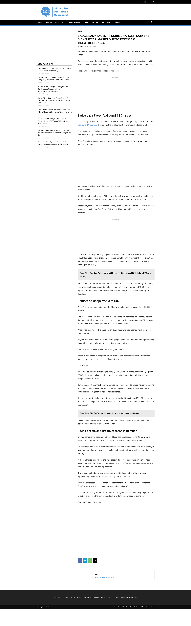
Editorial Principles (138, 607)
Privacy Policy (150, 607)
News (40, 22)
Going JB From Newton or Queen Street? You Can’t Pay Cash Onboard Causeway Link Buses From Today (54, 100)
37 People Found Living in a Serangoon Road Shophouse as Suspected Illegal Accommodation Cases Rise (53, 89)
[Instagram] (139, 1)
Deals (57, 22)
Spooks (95, 22)
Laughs (86, 22)
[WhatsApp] (90, 560)
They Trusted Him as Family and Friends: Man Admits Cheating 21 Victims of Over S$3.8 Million (55, 111)
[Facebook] (137, 1)
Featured (118, 22)
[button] (152, 23)
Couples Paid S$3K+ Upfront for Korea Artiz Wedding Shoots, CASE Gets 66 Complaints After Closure (53, 121)
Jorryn (81, 46)
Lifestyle (48, 22)
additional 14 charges (87, 125)
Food (64, 22)
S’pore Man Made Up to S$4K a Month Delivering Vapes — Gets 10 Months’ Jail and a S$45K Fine (55, 143)
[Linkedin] (142, 1)
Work (109, 22)
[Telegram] (145, 1)
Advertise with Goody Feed (122, 607)
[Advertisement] (114, 12)
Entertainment (75, 22)
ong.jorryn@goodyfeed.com (105, 577)
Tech (102, 22)
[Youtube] (153, 1)
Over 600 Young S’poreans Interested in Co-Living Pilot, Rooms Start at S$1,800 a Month (53, 79)
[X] (150, 1)
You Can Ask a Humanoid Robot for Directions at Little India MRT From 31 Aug (55, 69)
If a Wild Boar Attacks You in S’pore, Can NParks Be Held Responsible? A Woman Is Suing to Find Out (54, 132)
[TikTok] (148, 1)
